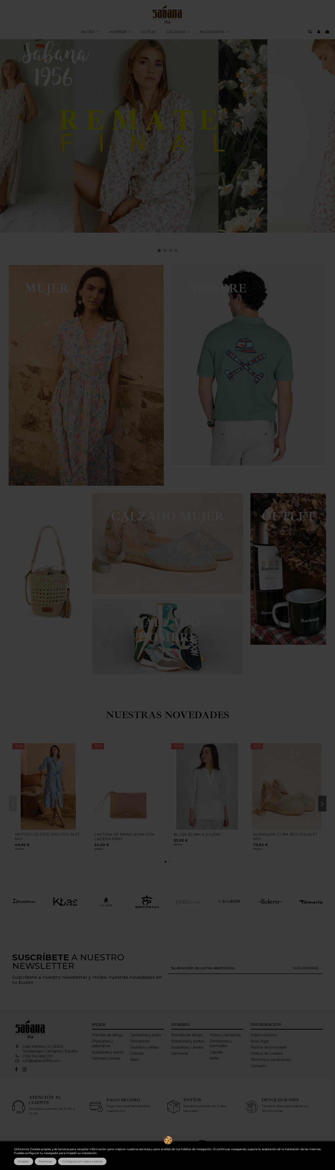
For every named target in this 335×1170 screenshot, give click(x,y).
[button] (177, 31)
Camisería (179, 1053)
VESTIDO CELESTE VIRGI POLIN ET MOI (47, 836)
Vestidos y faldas (144, 1047)
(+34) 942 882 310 (37, 1056)
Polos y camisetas (225, 1035)
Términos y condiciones (271, 1059)
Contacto (259, 1066)
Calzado (137, 1053)
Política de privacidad (269, 1047)
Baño (134, 1059)
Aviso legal (260, 1041)
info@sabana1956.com (41, 1061)
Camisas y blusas (106, 1058)
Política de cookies (267, 1053)
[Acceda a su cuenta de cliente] (318, 31)
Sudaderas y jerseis (187, 1047)
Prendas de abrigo (107, 1035)
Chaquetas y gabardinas (102, 1043)
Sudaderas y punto (108, 1052)
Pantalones (140, 1041)
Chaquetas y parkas (188, 1041)
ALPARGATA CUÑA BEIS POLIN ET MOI (285, 836)
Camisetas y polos (145, 1035)
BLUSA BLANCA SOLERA (197, 834)
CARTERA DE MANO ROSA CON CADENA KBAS (124, 836)
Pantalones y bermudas (221, 1043)
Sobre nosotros (264, 1035)
